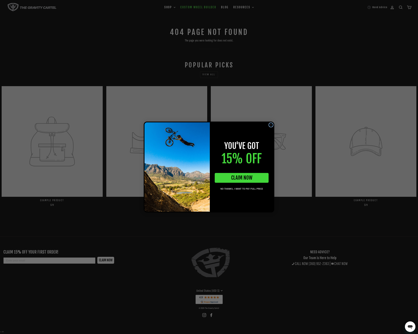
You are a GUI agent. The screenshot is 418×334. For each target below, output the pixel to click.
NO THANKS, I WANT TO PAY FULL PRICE (241, 189)
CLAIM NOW (241, 178)
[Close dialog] (271, 125)
